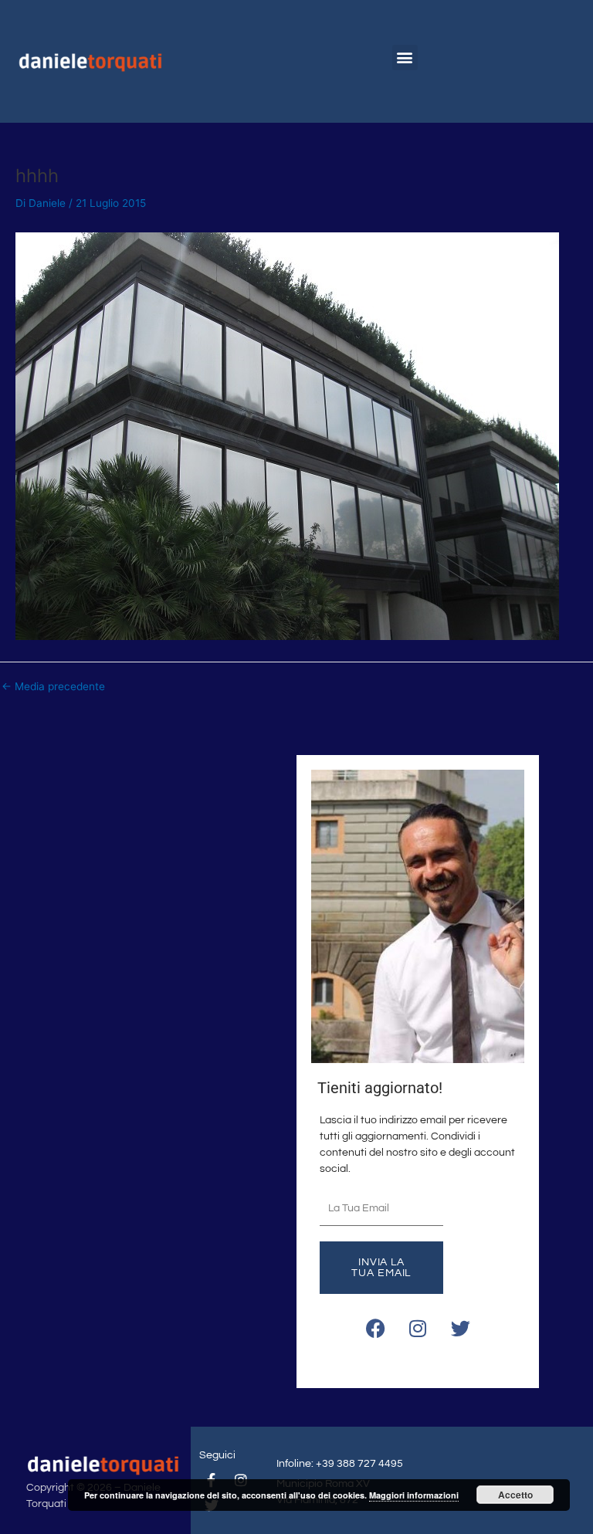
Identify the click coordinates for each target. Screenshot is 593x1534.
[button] (405, 57)
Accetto (515, 1495)
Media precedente (53, 687)
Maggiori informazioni (414, 1495)
